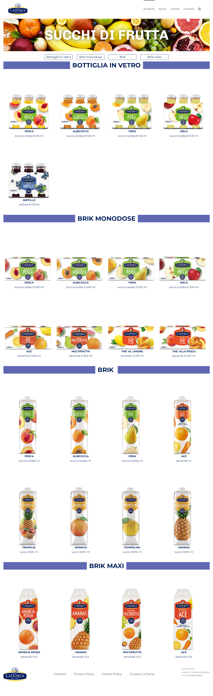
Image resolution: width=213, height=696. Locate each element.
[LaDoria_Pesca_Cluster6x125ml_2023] (28, 75)
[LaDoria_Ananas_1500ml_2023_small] (79, 576)
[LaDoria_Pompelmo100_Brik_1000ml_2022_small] (131, 471)
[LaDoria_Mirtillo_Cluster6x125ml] (28, 146)
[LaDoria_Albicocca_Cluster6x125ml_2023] (79, 75)
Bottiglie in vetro (58, 57)
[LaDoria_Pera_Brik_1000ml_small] (131, 380)
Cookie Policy (112, 674)
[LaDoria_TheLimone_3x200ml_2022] (131, 297)
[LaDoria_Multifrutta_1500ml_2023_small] (131, 576)
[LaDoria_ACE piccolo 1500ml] (183, 576)
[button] (199, 8)
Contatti (60, 674)
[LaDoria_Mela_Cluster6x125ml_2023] (183, 75)
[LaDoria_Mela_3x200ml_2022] (183, 228)
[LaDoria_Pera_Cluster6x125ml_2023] (131, 75)
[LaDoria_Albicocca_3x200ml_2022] (79, 228)
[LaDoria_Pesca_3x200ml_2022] (28, 228)
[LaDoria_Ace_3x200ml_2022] (28, 297)
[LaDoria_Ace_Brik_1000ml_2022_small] (183, 380)
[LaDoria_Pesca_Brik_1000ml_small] (28, 380)
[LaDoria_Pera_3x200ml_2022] (131, 228)
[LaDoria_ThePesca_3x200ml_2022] (183, 297)
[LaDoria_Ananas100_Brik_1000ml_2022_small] (183, 471)
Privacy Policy (84, 674)
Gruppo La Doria (142, 674)
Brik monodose (90, 57)
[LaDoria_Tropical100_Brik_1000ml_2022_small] (28, 471)
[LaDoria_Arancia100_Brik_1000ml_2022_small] (79, 471)
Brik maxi (154, 57)
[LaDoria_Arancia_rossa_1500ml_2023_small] (28, 576)
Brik (123, 57)
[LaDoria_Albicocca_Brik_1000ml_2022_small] (79, 380)
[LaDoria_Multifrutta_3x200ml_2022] (79, 297)
